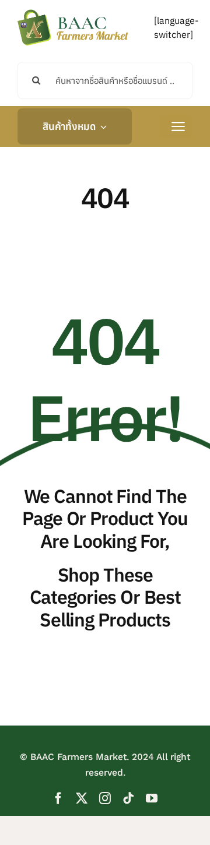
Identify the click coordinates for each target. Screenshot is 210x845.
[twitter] (82, 798)
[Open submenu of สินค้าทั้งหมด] (101, 126)
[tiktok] (128, 798)
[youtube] (152, 798)
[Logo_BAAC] (73, 11)
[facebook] (58, 798)
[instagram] (105, 798)
